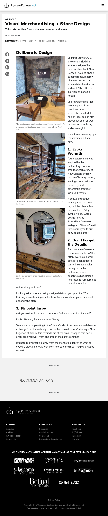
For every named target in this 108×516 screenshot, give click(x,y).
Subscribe (43, 429)
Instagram (76, 436)
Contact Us (11, 439)
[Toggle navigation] (103, 5)
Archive (9, 432)
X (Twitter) (77, 432)
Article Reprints (46, 432)
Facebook (76, 429)
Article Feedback (13, 436)
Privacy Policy (54, 500)
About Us (10, 429)
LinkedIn (75, 439)
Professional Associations (50, 439)
